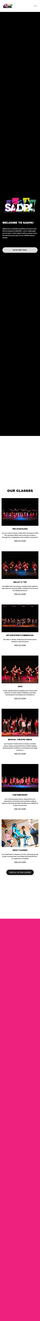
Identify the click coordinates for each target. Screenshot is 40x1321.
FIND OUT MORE (20, 541)
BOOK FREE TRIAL (20, 250)
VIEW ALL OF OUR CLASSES (20, 872)
